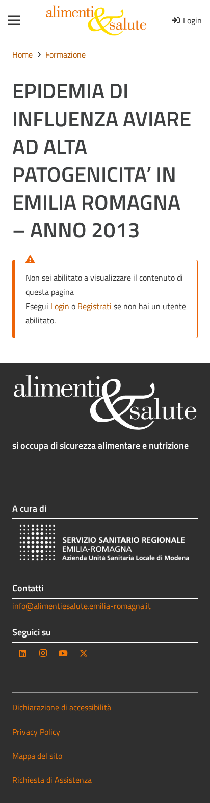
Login (59, 306)
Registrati (94, 306)
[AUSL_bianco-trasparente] (105, 544)
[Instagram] (43, 653)
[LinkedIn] (22, 653)
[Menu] (11, 20)
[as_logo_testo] (96, 20)
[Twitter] (83, 653)
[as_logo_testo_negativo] (105, 402)
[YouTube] (63, 653)
